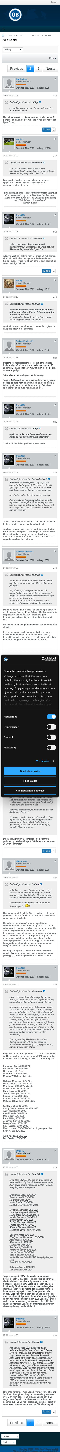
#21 (55, 422)
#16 (55, 96)
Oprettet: (20, 88)
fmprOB (20, 215)
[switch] (51, 726)
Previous (16, 68)
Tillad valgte (30, 780)
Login (53, 2)
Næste (51, 68)
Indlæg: (40, 88)
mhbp (19, 280)
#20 (55, 358)
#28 (55, 985)
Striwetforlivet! (24, 341)
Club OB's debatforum (25, 35)
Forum (10, 35)
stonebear (22, 861)
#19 (55, 297)
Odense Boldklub (44, 35)
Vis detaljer (42, 761)
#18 (55, 232)
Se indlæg (40, 102)
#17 (55, 156)
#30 (55, 1335)
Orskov (20, 1150)
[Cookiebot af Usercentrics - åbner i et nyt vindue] (42, 659)
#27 (55, 878)
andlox (20, 139)
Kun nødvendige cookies (30, 790)
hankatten (22, 79)
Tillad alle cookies (30, 771)
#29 (55, 1167)
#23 (55, 568)
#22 (55, 472)
